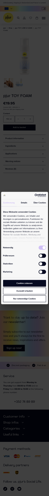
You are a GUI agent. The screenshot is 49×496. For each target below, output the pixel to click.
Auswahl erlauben (24, 291)
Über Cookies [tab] (39, 203)
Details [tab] (24, 203)
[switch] (42, 256)
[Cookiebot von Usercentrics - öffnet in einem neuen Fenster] (35, 195)
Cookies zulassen (24, 283)
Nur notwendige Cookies (24, 299)
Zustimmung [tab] (9, 203)
